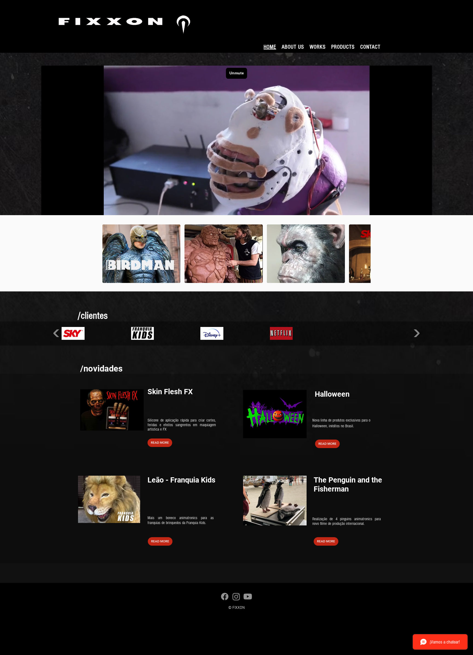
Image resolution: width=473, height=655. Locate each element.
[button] (317, 47)
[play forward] (364, 253)
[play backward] (109, 253)
